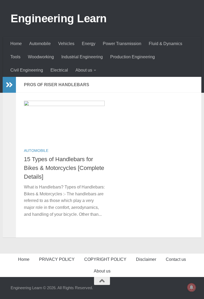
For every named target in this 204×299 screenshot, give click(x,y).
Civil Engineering (26, 70)
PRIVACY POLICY (57, 259)
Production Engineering (132, 57)
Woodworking (41, 57)
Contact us (176, 259)
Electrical (59, 70)
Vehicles (66, 43)
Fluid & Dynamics (165, 43)
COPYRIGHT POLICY (105, 259)
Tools (15, 57)
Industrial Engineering (82, 57)
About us (83, 70)
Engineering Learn (59, 18)
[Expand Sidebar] (9, 85)
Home (16, 43)
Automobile (40, 43)
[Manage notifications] (191, 287)
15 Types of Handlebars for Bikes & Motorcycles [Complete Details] (64, 168)
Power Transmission (122, 43)
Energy (88, 43)
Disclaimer (146, 259)
